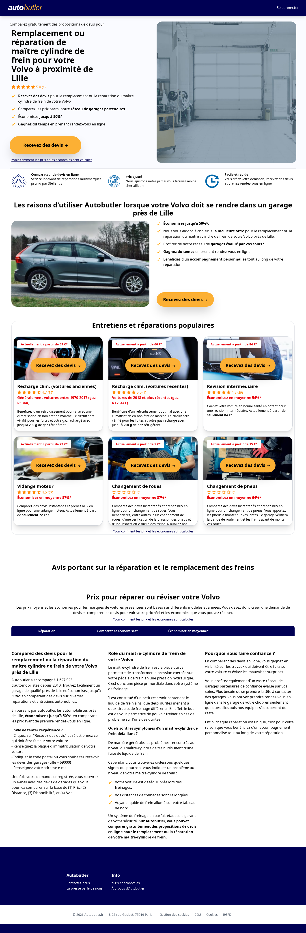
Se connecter (288, 7)
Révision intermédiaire (232, 386)
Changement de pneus (232, 486)
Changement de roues (137, 486)
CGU (197, 914)
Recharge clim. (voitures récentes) (150, 386)
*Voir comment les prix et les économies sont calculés (51, 160)
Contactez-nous (78, 883)
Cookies (212, 914)
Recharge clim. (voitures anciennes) (57, 386)
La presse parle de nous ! (85, 888)
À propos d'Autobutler (128, 888)
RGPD (227, 914)
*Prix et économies (126, 883)
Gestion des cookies (174, 914)
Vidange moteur (35, 486)
